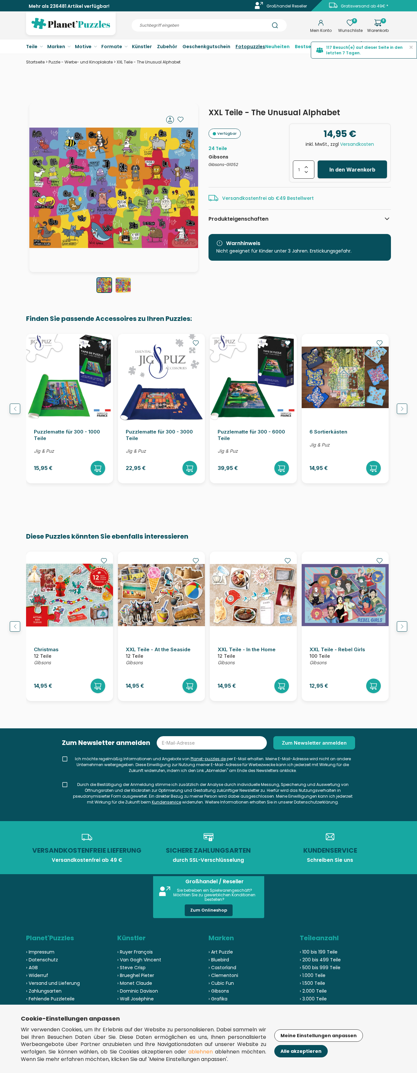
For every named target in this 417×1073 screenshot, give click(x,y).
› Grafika (217, 999)
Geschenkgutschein (206, 46)
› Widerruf (37, 975)
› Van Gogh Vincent (139, 959)
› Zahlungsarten (44, 991)
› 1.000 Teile (312, 975)
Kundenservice (166, 802)
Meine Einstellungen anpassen (318, 1035)
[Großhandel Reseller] (259, 7)
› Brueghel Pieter (135, 975)
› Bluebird (218, 959)
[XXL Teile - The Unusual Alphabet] (104, 285)
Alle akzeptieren (301, 1051)
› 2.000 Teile (313, 991)
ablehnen (200, 1051)
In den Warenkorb (352, 169)
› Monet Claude (134, 983)
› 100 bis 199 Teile (319, 952)
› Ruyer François (135, 952)
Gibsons (218, 157)
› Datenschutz (42, 959)
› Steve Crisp (131, 967)
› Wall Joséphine (135, 999)
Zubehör (167, 46)
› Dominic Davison (137, 991)
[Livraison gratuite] (333, 7)
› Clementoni (223, 975)
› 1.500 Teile (312, 983)
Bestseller (307, 46)
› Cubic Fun (221, 983)
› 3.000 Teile (313, 999)
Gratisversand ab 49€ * (364, 6)
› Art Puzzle (220, 952)
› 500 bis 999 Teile (320, 967)
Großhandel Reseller (286, 6)
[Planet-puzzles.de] (71, 28)
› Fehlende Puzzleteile (50, 999)
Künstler (142, 46)
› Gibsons (218, 991)
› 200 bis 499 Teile (320, 959)
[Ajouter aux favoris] (180, 119)
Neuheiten (277, 46)
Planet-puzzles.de (208, 759)
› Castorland (222, 967)
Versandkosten (357, 144)
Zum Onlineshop (208, 910)
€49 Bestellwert (295, 198)
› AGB (32, 967)
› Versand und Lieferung (53, 983)
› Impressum (40, 952)
